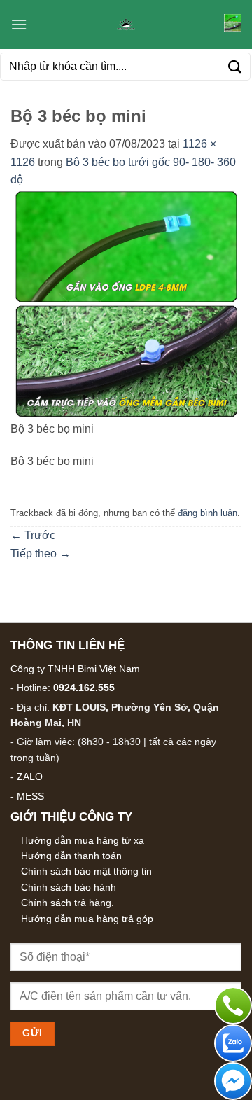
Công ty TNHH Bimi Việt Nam (75, 668)
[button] (18, 24)
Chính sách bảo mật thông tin (86, 871)
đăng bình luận (207, 513)
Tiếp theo (40, 553)
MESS (30, 796)
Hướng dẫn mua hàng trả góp (87, 918)
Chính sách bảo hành (68, 887)
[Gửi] (235, 66)
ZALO (30, 776)
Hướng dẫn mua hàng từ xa (82, 840)
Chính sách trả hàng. (67, 902)
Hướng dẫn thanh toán (71, 855)
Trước (32, 535)
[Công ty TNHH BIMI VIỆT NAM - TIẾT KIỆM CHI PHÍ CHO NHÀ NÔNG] (125, 24)
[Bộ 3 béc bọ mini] (125, 303)
